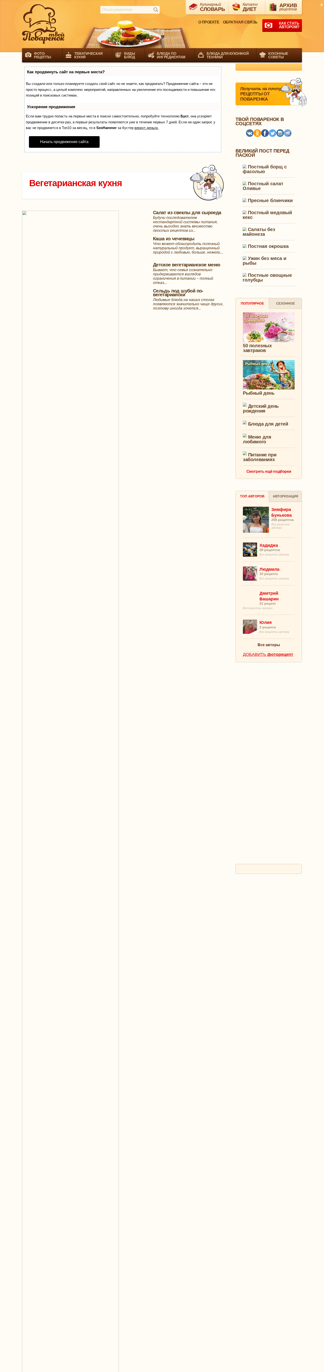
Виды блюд (129, 55)
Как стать (289, 25)
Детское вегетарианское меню (186, 264)
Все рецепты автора (274, 554)
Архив (288, 6)
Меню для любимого (257, 439)
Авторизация (285, 496)
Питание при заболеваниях (259, 457)
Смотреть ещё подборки (268, 471)
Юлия (265, 622)
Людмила (269, 569)
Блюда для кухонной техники (228, 55)
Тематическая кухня (88, 55)
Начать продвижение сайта (64, 142)
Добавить (268, 654)
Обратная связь (240, 22)
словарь (212, 7)
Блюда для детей (267, 423)
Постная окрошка (267, 246)
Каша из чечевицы (173, 238)
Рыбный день (258, 393)
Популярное (252, 303)
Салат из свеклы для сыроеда (187, 212)
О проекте (208, 22)
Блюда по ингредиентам (171, 55)
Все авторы (269, 645)
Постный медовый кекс (267, 215)
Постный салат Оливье (263, 186)
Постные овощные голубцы (267, 278)
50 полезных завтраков (257, 348)
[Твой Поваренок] (43, 24)
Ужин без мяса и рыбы (264, 261)
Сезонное (285, 303)
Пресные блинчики (269, 200)
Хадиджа (268, 545)
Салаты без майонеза (259, 232)
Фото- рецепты (42, 55)
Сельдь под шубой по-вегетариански (178, 292)
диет (250, 7)
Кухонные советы (278, 55)
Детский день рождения (261, 408)
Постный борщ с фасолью (265, 169)
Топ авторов (252, 496)
